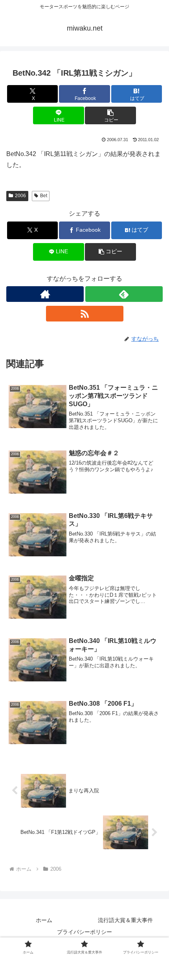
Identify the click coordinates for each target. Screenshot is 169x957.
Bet (43, 195)
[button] (110, 115)
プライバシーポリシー (84, 932)
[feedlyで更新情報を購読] (124, 294)
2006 (20, 195)
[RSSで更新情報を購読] (84, 313)
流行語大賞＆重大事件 (125, 920)
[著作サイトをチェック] (45, 294)
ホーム (44, 920)
